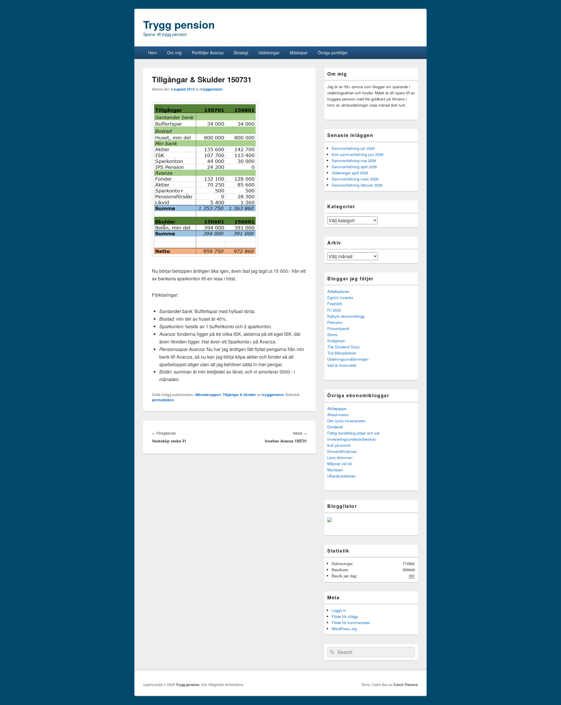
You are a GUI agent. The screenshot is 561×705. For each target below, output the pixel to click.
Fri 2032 (334, 310)
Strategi (241, 52)
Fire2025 (334, 303)
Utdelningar (269, 52)
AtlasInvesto (338, 414)
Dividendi (335, 427)
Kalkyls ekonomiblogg (345, 316)
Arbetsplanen (338, 291)
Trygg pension (179, 24)
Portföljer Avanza (208, 52)
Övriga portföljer (333, 52)
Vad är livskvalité (341, 365)
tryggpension (211, 89)
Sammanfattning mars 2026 (355, 179)
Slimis (332, 334)
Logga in (339, 610)
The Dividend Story (343, 347)
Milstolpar (299, 52)
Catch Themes (406, 684)
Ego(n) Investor (340, 297)
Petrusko (334, 322)
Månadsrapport (208, 394)
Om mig (174, 52)
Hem (152, 52)
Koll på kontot (339, 445)
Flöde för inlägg (345, 616)
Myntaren (335, 470)
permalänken (163, 399)
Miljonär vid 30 (339, 463)
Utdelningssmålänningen (347, 359)
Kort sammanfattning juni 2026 (357, 154)
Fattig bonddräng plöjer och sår (353, 433)
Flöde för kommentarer (351, 622)
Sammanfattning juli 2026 (353, 148)
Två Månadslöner (341, 353)
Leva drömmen (339, 457)
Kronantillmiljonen (342, 451)
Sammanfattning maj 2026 (354, 160)
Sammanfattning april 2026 (354, 166)
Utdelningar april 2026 (350, 173)
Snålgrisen (336, 340)
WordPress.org (344, 628)
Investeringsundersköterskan (351, 439)
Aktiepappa (336, 408)
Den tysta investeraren (346, 420)
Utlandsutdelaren (341, 476)
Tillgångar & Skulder (239, 394)
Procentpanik (338, 328)
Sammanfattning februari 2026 (357, 185)
